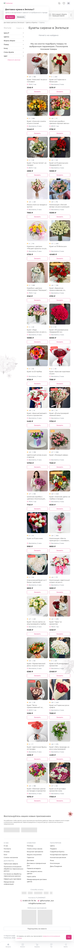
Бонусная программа (35, 851)
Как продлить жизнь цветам (34, 872)
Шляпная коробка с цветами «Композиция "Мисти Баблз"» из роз (36, 498)
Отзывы (7, 851)
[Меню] (68, 3)
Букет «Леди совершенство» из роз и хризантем (36, 331)
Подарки (53, 849)
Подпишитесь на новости (37, 929)
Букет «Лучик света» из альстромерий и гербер (36, 623)
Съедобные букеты (57, 851)
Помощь (30, 846)
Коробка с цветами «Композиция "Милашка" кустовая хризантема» (37, 289)
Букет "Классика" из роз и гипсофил (37, 81)
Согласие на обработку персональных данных (12, 875)
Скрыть (19, 28)
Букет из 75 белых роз (58, 246)
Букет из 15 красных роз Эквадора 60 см (58, 164)
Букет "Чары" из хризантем (55, 623)
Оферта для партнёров (12, 879)
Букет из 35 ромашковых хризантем (59, 665)
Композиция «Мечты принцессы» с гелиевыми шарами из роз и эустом (59, 540)
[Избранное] (64, 3)
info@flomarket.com (37, 903)
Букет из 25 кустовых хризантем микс (57, 790)
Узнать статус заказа (34, 849)
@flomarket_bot (47, 901)
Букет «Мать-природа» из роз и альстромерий (59, 748)
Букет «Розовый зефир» (58, 455)
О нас (6, 846)
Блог (5, 854)
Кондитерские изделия (59, 854)
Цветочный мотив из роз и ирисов (37, 456)
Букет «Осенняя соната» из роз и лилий (36, 122)
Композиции (55, 863)
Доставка (30, 860)
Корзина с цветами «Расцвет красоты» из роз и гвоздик (37, 247)
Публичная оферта (11, 864)
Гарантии (30, 857)
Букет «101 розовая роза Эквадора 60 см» (58, 331)
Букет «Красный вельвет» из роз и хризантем (37, 414)
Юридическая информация (9, 883)
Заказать (37, 91)
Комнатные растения (58, 857)
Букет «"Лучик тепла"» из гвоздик (36, 164)
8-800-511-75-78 (29, 901)
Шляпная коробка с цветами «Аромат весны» (59, 122)
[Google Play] (12, 830)
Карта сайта (31, 876)
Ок (69, 937)
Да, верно (10, 17)
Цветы (52, 846)
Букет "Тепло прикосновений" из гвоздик (34, 706)
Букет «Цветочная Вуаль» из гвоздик (37, 748)
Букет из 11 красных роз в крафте (59, 706)
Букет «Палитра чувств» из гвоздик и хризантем (36, 790)
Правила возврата (34, 868)
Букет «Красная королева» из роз (59, 373)
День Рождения (56, 866)
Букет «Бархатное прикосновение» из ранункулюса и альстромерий (57, 289)
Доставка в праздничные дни (36, 864)
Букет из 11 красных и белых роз (57, 81)
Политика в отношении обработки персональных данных (13, 869)
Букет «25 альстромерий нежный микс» (59, 414)
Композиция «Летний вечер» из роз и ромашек (59, 206)
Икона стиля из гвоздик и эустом (37, 206)
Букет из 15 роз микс (35, 538)
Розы (52, 860)
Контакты (7, 849)
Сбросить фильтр (14, 60)
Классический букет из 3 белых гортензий (36, 581)
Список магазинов (11, 857)
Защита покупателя (34, 854)
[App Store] (29, 830)
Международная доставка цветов (37, 880)
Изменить (20, 17)
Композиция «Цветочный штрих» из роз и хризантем (59, 581)
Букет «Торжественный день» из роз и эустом (36, 665)
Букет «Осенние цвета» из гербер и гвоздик (59, 498)
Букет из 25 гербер (34, 371)
